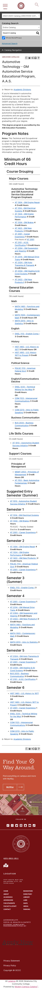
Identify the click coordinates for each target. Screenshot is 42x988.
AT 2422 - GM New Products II (23, 619)
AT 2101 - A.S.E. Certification (23, 679)
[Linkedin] (21, 825)
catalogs (12, 981)
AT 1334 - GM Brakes (24, 222)
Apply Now (17, 942)
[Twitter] (16, 825)
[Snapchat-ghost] (25, 825)
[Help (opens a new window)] (38, 58)
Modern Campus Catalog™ (26, 986)
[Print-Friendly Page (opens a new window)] (35, 58)
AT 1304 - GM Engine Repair (27, 202)
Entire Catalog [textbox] (9, 27)
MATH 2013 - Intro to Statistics (24, 642)
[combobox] (21, 15)
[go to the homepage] (21, 8)
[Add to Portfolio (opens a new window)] (29, 58)
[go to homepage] (21, 851)
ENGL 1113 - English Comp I (27, 334)
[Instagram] (12, 825)
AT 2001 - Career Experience (23, 532)
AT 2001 (30, 239)
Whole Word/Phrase (14, 38)
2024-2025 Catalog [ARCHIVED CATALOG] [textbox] (21, 16)
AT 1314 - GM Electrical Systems (24, 515)
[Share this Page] (32, 58)
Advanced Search (9, 43)
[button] (13, 787)
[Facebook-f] (8, 825)
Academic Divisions (22, 89)
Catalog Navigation (13, 50)
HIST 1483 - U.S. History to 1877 (24, 693)
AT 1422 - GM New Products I (23, 558)
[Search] (37, 33)
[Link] (6, 865)
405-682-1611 (11, 858)
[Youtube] (29, 825)
